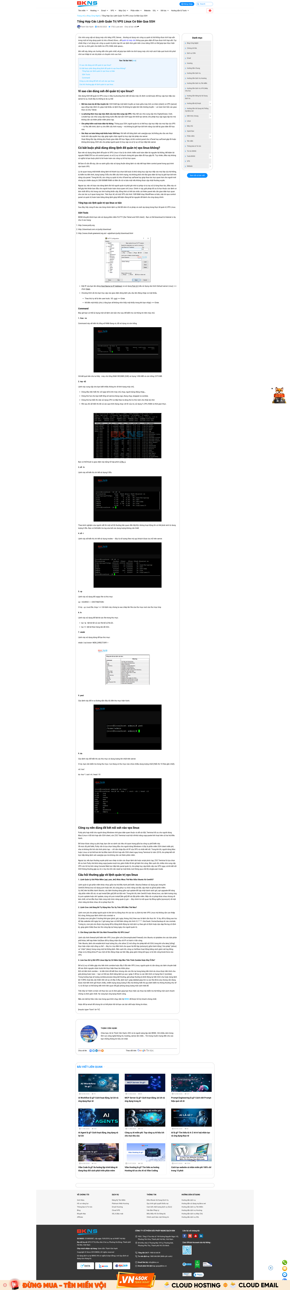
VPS (112, 10)
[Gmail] (99, 1050)
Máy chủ (190, 126)
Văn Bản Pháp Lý (153, 1210)
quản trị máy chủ (128, 40)
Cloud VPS (116, 1210)
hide (134, 61)
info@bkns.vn (154, 1262)
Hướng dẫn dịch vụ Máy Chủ (192, 1214)
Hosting (93, 10)
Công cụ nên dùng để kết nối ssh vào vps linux (96, 81)
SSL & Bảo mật (117, 1214)
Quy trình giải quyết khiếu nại (157, 1203)
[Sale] (209, 10)
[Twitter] (93, 1050)
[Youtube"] (196, 1236)
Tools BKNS (191, 156)
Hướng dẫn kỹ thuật (194, 103)
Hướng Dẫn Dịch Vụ (194, 73)
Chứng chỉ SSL (192, 48)
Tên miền (82, 10)
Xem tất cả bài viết (197, 175)
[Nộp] (198, 4)
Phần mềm (135, 10)
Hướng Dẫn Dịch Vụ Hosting (197, 78)
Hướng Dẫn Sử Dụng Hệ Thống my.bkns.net (196, 110)
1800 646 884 (155, 1256)
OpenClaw (190, 131)
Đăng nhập (188, 4)
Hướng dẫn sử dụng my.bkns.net (194, 1203)
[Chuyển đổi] (210, 103)
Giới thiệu (80, 1200)
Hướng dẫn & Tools (179, 10)
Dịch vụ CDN (191, 53)
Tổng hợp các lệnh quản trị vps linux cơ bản (98, 71)
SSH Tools (86, 74)
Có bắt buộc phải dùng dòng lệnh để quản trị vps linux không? (102, 68)
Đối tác (163, 10)
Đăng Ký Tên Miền (118, 1200)
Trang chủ (81, 16)
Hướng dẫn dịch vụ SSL (190, 1217)
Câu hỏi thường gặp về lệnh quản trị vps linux (96, 84)
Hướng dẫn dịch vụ (189, 1200)
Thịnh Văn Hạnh (87, 27)
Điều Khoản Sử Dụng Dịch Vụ (157, 1200)
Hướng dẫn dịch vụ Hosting (192, 1210)
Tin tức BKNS (191, 151)
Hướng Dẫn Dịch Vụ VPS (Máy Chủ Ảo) (196, 89)
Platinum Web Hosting (120, 1203)
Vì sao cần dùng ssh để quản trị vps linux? (95, 65)
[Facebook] (90, 1050)
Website (147, 10)
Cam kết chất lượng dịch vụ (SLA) (159, 1207)
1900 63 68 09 (155, 1253)
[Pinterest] (190, 1236)
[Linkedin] (96, 1050)
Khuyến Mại (81, 1214)
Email (103, 10)
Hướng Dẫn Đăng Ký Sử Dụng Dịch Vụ (196, 97)
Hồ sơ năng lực (83, 1203)
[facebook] (184, 1236)
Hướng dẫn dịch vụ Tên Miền (192, 1207)
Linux (189, 121)
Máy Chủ (122, 10)
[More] (102, 1050)
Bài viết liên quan (89, 1067)
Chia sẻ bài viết (130, 27)
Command (86, 78)
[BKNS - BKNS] (87, 4)
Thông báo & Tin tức (194, 146)
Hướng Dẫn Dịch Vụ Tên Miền (197, 83)
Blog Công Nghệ (93, 16)
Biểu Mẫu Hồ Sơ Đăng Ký (156, 1214)
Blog (78, 1210)
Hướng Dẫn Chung (193, 68)
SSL (154, 10)
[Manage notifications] (5, 1285)
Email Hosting (117, 1207)
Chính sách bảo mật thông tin (158, 1217)
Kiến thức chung (192, 116)
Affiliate (80, 1217)
